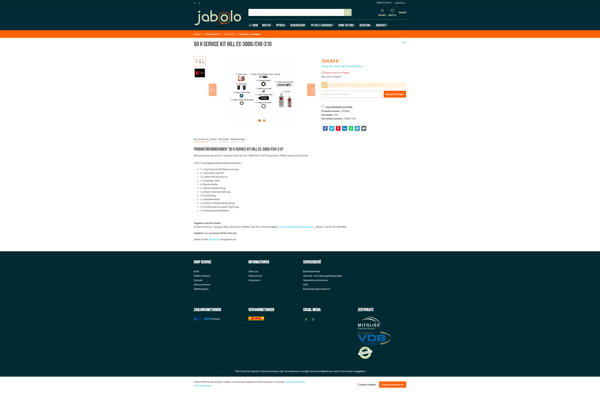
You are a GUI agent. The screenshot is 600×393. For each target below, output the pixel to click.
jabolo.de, (214, 239)
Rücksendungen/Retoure (316, 288)
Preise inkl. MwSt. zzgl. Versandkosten (341, 66)
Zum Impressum (202, 385)
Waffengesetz (201, 288)
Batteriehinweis (311, 271)
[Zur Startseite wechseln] (218, 17)
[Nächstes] (312, 90)
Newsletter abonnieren (315, 280)
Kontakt (198, 280)
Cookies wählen (367, 384)
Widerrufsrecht (202, 275)
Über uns (253, 271)
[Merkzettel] (392, 11)
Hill (404, 42)
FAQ (305, 284)
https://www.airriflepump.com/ (297, 226)
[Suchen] (348, 12)
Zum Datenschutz (295, 381)
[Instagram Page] (199, 3)
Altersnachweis (202, 284)
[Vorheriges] (212, 90)
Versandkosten (292, 371)
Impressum (254, 280)
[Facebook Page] (195, 3)
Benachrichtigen (395, 94)
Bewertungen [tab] (238, 138)
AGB (196, 271)
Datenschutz (255, 275)
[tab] (201, 139)
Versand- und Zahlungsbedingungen (322, 275)
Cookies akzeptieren (392, 384)
